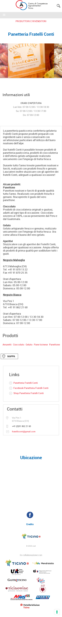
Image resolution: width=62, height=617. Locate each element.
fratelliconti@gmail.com (23, 431)
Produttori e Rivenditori (31, 21)
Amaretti (7, 344)
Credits (30, 524)
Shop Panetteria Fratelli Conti (28, 393)
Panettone (54, 344)
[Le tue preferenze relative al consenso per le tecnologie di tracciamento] (57, 612)
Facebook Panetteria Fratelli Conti (30, 388)
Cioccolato (18, 344)
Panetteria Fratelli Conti (25, 382)
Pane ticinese (41, 344)
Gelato (29, 344)
